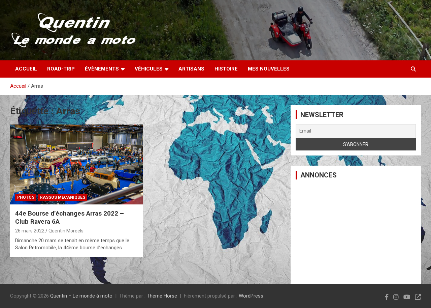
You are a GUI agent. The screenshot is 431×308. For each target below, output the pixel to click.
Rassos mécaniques (62, 197)
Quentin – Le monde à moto (81, 296)
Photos (25, 197)
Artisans (191, 69)
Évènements (102, 69)
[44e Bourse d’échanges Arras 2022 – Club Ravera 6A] (76, 164)
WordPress (251, 296)
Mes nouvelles (269, 69)
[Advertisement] (356, 232)
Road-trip (61, 69)
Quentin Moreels (66, 230)
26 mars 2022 (29, 230)
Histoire (226, 69)
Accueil (26, 69)
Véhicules (149, 69)
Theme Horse (162, 296)
